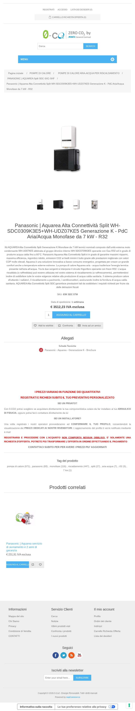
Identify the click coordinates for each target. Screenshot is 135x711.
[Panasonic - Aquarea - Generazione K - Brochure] (41, 350)
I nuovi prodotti (59, 636)
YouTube (79, 655)
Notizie (54, 621)
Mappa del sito (16, 616)
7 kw (65, 470)
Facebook (56, 655)
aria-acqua (107, 466)
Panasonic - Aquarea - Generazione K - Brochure (70, 350)
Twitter (63, 655)
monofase (55, 466)
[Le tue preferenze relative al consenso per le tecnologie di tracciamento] (129, 705)
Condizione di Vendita (20, 631)
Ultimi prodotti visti (60, 626)
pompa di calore (15, 466)
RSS (71, 655)
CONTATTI (14, 636)
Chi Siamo (14, 621)
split (93, 466)
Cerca (54, 616)
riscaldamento (75, 466)
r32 (120, 466)
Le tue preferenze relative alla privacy (82, 706)
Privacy (12, 626)
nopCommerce (73, 697)
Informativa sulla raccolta (36, 706)
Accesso (62, 10)
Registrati (48, 10)
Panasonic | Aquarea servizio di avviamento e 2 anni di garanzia (24, 547)
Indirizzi (98, 626)
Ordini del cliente (102, 621)
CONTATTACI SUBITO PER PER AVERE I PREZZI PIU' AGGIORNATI (67, 447)
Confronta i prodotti (61, 631)
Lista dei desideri (103, 636)
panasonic (37, 466)
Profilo (97, 616)
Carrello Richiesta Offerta (107, 631)
